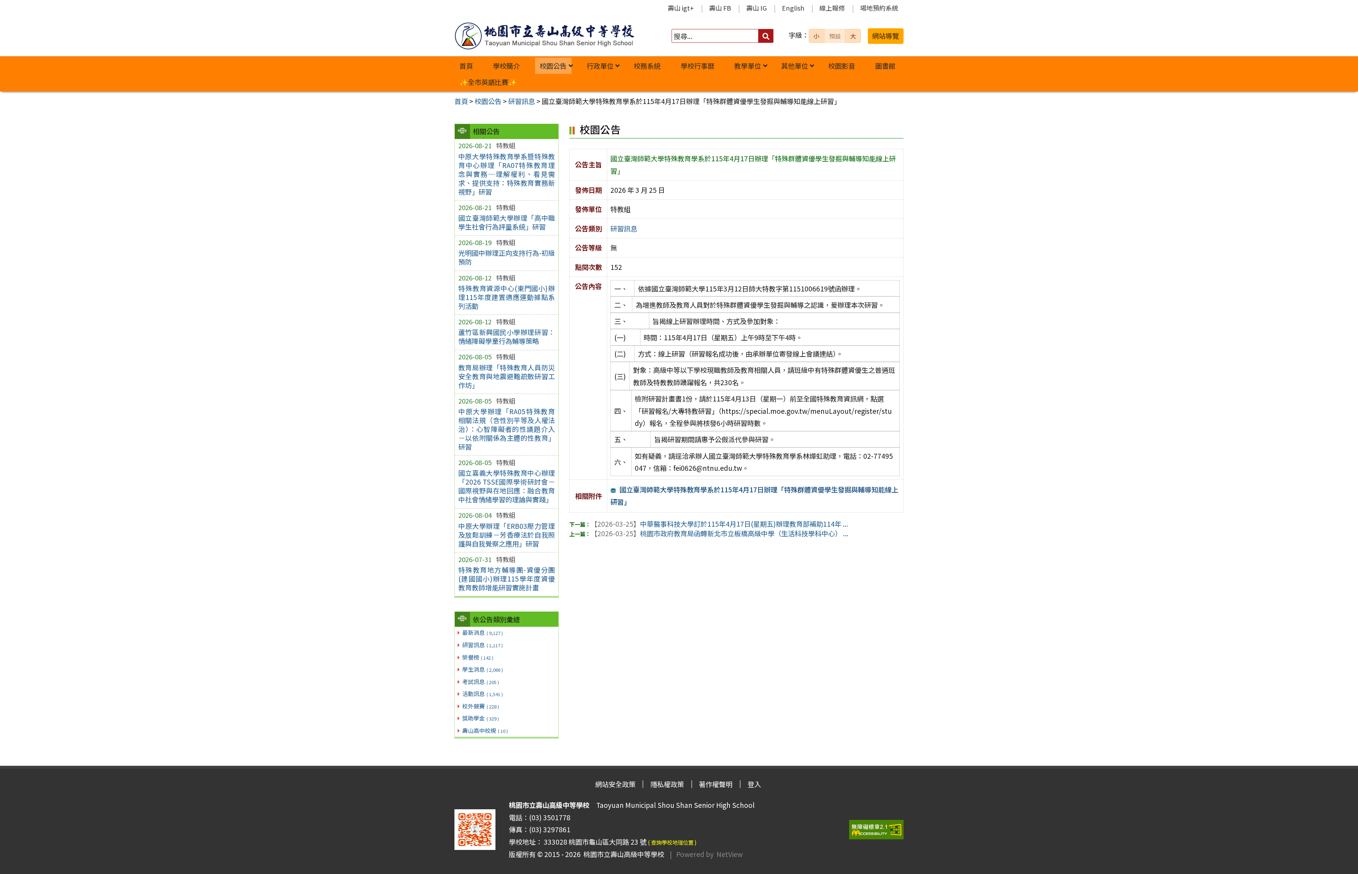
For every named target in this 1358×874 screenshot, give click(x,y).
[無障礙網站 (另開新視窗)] (876, 829)
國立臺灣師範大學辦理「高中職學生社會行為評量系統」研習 (506, 222)
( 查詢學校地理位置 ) (672, 842)
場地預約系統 (879, 7)
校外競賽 (480, 706)
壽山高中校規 (485, 730)
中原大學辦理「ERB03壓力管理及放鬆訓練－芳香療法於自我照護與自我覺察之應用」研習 (506, 535)
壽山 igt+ (681, 7)
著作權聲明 (715, 784)
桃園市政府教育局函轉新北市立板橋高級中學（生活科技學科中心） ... (719, 533)
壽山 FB (720, 7)
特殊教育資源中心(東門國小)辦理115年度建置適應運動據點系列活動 (506, 297)
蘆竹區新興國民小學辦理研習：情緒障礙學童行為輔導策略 (506, 336)
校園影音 (841, 66)
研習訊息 (482, 645)
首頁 (466, 66)
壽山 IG (756, 7)
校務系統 (647, 66)
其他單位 (794, 66)
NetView (729, 854)
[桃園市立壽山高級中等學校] (544, 36)
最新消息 (482, 632)
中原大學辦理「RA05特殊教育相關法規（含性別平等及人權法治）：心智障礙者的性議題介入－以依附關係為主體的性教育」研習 (506, 429)
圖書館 (885, 66)
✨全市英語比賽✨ (488, 82)
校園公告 (553, 66)
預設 (835, 36)
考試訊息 (480, 681)
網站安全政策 (615, 784)
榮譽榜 (477, 657)
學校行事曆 (697, 66)
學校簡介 (506, 66)
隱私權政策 (667, 784)
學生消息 (482, 669)
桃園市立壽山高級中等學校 (622, 854)
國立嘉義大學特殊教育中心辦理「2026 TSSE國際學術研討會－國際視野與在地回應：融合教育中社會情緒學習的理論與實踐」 (506, 486)
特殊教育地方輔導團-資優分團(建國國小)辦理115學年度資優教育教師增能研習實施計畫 (506, 578)
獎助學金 (480, 718)
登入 (754, 784)
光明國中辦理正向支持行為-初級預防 (506, 257)
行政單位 (600, 66)
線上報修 (832, 7)
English (793, 7)
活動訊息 (482, 693)
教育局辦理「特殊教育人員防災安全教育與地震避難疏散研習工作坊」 (506, 376)
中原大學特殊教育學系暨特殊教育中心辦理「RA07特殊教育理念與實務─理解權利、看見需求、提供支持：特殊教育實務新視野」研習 (506, 174)
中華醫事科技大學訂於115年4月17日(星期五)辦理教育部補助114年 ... (719, 524)
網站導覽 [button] (885, 36)
